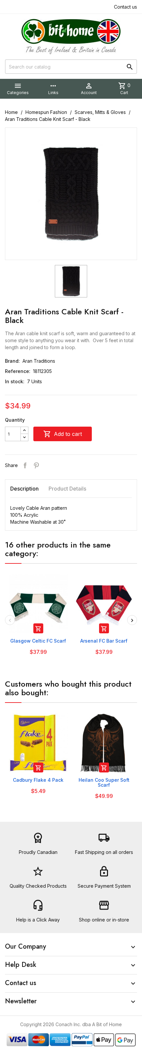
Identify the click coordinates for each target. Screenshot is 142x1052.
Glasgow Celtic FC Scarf (38, 641)
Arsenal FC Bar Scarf (103, 641)
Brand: (12, 361)
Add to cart (62, 434)
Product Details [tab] (67, 488)
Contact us (125, 7)
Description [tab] (24, 488)
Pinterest (36, 465)
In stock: (14, 381)
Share (25, 465)
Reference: (17, 371)
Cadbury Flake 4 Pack (38, 780)
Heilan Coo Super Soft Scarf (104, 782)
